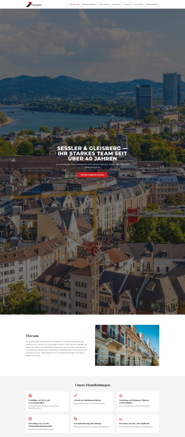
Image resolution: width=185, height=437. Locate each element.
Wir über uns (74, 4)
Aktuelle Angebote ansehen (92, 175)
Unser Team (138, 4)
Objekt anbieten (152, 4)
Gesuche (127, 4)
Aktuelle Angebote (89, 4)
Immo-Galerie (104, 4)
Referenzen (116, 4)
